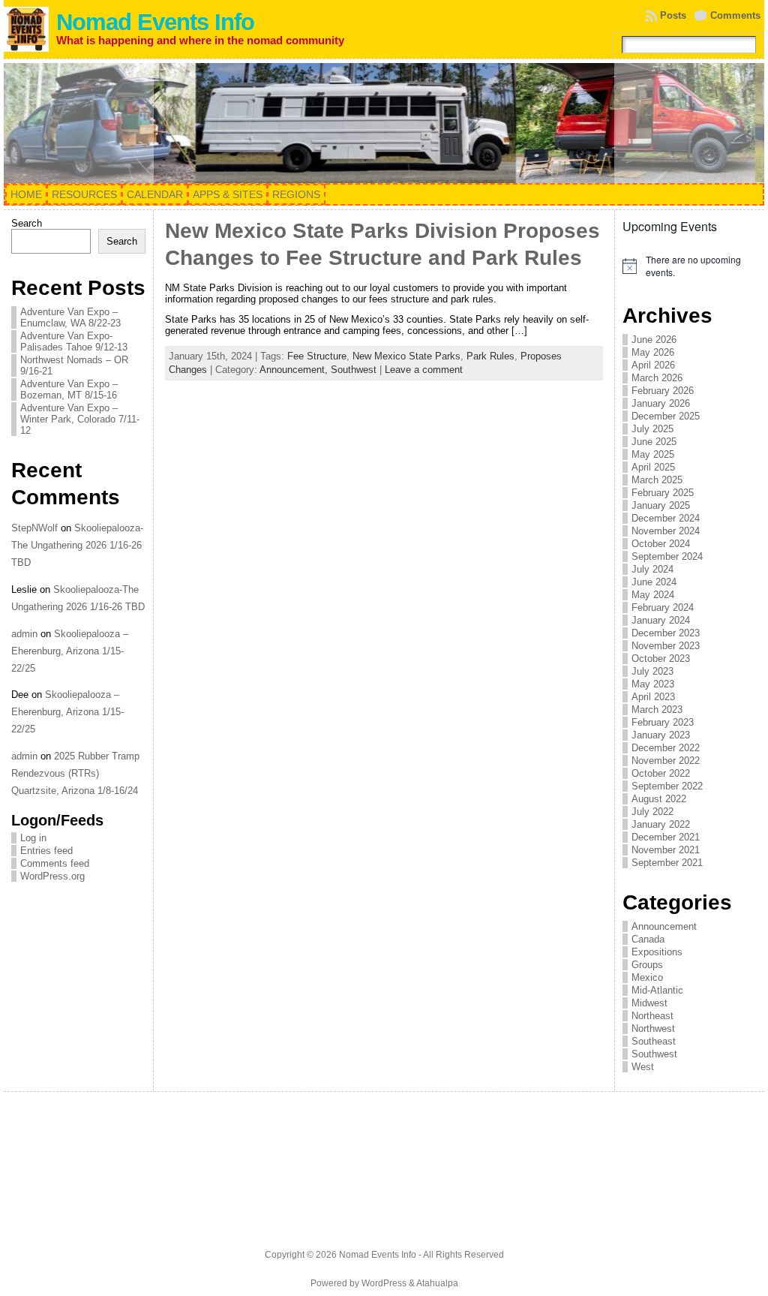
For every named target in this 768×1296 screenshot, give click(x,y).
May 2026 (653, 352)
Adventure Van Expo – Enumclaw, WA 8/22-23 (70, 317)
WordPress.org (52, 876)
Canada (648, 939)
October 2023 (661, 658)
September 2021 (667, 862)
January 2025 (661, 505)
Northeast (653, 1015)
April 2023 (653, 696)
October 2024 (661, 543)
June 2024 (654, 582)
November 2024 (666, 531)
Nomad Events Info (155, 22)
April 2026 (653, 365)
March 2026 (657, 377)
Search (26, 223)
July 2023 (653, 671)
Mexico (647, 977)
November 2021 (666, 849)
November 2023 (666, 645)
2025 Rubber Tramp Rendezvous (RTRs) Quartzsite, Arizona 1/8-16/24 (75, 773)
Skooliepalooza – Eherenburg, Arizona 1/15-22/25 (69, 651)
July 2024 (653, 569)
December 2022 (666, 747)
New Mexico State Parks (406, 356)
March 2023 (657, 709)
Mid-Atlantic (657, 990)
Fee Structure (316, 356)
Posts (673, 15)
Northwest (653, 1028)
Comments (735, 15)
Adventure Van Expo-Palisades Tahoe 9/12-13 (74, 341)
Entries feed (46, 850)
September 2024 (667, 556)
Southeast (654, 1041)
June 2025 (654, 441)
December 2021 (666, 837)
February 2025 (663, 492)
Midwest (650, 1003)
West (643, 1066)
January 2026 (661, 403)
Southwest (353, 369)
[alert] (689, 266)
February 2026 (663, 390)
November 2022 (666, 760)
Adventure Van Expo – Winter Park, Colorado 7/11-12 (80, 419)
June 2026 (654, 339)
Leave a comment (424, 369)
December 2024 (666, 518)
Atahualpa (437, 1283)
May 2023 (653, 684)
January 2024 (661, 620)
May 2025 (653, 454)
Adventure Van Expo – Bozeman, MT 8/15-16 (69, 389)
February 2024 (663, 607)
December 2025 (666, 416)
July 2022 (653, 811)
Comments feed (54, 863)
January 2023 (661, 735)
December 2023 (666, 633)
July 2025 (653, 429)
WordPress (384, 1283)
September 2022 (667, 786)
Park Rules (490, 356)
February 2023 (663, 722)
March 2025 (657, 480)
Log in (33, 837)
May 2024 (653, 594)
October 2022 (661, 773)
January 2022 (661, 824)
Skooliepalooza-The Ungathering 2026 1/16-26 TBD (77, 545)
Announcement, (295, 369)
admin (24, 633)
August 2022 (659, 798)
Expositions (657, 952)
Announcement (664, 926)
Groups (647, 964)
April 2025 (653, 467)
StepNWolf (34, 528)
